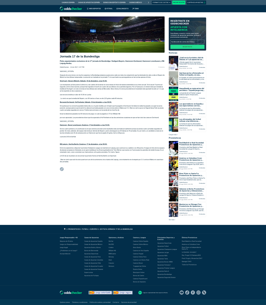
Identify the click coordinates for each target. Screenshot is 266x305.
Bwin (110, 260)
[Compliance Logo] (100, 292)
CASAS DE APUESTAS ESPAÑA (89, 2)
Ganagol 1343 (186, 261)
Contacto (116, 302)
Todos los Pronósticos (189, 264)
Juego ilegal (64, 247)
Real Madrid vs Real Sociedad (191, 241)
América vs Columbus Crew (191, 244)
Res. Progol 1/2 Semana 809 (191, 255)
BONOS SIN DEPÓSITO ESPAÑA (114, 2)
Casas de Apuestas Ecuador (93, 266)
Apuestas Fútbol (163, 246)
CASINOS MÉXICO (135, 2)
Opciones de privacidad (129, 302)
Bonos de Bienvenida (91, 250)
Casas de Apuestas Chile (92, 263)
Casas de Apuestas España (93, 241)
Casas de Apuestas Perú (92, 257)
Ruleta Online (137, 269)
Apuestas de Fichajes (91, 275)
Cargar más (173, 134)
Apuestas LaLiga (163, 252)
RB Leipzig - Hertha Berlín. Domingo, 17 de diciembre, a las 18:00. (83, 144)
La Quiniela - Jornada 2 (189, 252)
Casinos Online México (140, 244)
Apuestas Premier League (166, 268)
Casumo (111, 263)
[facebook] (193, 292)
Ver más (171, 220)
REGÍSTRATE (187, 47)
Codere (111, 247)
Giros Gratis (137, 247)
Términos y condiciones (79, 302)
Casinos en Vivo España (141, 250)
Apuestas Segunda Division (166, 277)
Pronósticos (175, 138)
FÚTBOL (110, 8)
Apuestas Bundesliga (164, 274)
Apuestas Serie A (163, 271)
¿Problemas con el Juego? (68, 250)
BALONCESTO (123, 8)
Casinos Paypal (138, 254)
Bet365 (111, 244)
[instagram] (198, 292)
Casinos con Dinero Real (141, 260)
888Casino (112, 254)
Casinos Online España (140, 241)
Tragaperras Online (139, 266)
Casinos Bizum (138, 263)
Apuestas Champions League (167, 249)
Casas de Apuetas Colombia (93, 260)
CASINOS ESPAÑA (68, 2)
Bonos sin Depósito (139, 282)
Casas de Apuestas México (93, 244)
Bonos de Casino (138, 275)
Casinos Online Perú (139, 257)
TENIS (136, 8)
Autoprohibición (65, 254)
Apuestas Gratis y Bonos (92, 247)
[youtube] (182, 292)
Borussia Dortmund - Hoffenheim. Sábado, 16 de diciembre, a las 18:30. (86, 102)
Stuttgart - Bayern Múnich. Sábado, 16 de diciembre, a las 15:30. (83, 81)
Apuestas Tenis (162, 259)
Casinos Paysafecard (140, 279)
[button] (196, 3)
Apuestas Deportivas (91, 254)
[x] (204, 292)
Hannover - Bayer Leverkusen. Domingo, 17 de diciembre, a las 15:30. (85, 125)
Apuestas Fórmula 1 (164, 265)
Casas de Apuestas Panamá (93, 269)
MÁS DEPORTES (95, 8)
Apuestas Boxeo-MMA (165, 262)
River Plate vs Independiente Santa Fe (191, 248)
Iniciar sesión (178, 2)
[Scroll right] (148, 2)
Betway (111, 257)
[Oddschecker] (71, 293)
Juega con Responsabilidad (69, 244)
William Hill (112, 250)
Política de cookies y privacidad (100, 302)
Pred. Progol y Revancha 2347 (192, 258)
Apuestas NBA (162, 255)
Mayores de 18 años (66, 241)
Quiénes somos (65, 302)
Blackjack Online (138, 272)
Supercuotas (88, 272)
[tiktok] (187, 292)
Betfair (111, 241)
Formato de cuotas (161, 2)
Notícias (173, 53)
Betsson (111, 266)
